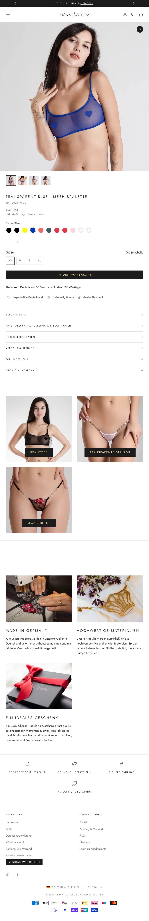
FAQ (82, 835)
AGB (9, 829)
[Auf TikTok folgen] (17, 875)
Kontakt (83, 822)
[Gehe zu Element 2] (22, 180)
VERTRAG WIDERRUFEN (24, 862)
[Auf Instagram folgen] (7, 875)
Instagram (86, 3)
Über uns (84, 842)
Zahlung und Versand (19, 849)
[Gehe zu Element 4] (46, 180)
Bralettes (39, 452)
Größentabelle (134, 252)
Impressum (12, 822)
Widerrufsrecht (15, 842)
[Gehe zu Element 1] (11, 180)
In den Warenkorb (74, 275)
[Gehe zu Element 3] (34, 180)
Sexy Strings (39, 523)
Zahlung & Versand (91, 829)
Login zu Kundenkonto (92, 849)
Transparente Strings (110, 452)
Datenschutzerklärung (19, 835)
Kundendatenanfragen (19, 855)
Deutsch (93, 887)
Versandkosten (35, 214)
